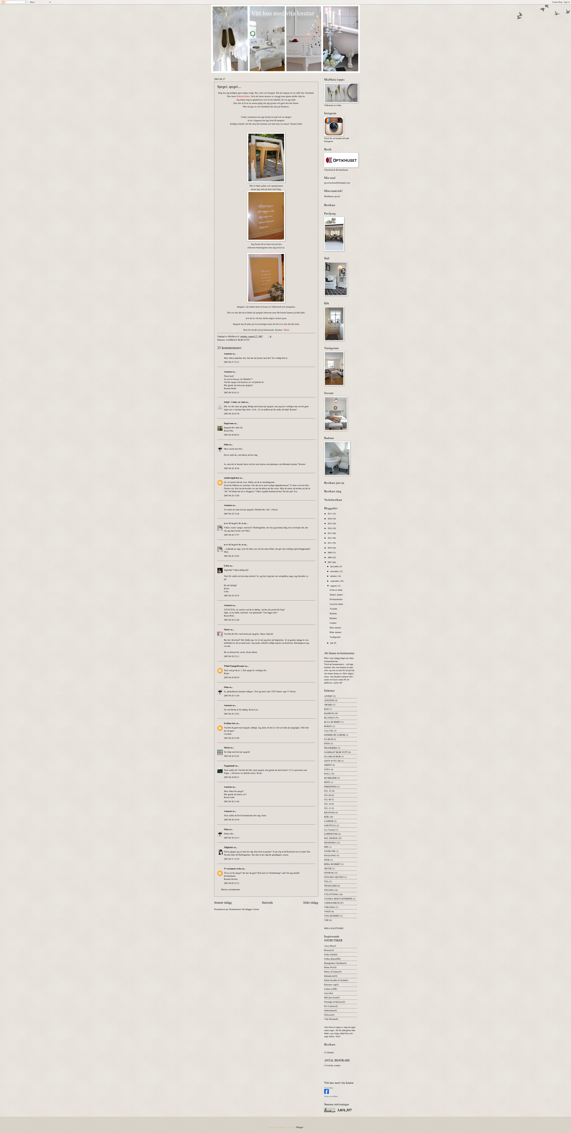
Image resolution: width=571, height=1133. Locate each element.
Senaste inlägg (223, 902)
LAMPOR (328, 820)
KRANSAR (329, 812)
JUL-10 (327, 803)
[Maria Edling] (326, 1092)
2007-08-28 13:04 (231, 495)
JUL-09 (327, 799)
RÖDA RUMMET (332, 864)
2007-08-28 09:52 (231, 434)
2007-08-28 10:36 (231, 468)
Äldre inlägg (310, 902)
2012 (330, 537)
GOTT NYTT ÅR (332, 760)
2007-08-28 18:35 (231, 595)
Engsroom (228, 423)
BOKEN (328, 726)
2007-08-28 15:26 (231, 513)
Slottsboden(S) (330, 1010)
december (334, 566)
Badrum (333, 613)
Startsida (267, 902)
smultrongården (231, 477)
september (335, 580)
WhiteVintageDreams (234, 666)
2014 (330, 528)
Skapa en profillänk (331, 1096)
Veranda (333, 608)
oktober (333, 575)
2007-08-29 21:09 (231, 737)
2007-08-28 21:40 (231, 619)
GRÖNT (328, 764)
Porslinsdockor (336, 599)
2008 (330, 557)
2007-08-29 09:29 (231, 677)
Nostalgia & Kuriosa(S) (334, 1001)
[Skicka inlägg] (270, 336)
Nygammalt (229, 765)
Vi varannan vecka (232, 868)
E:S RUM (328, 739)
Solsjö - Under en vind (234, 402)
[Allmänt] (329, 1052)
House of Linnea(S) (333, 971)
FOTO (327, 743)
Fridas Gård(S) (330, 954)
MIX (326, 846)
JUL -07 (327, 790)
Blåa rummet (335, 627)
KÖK (326, 816)
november (334, 571)
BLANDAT (329, 717)
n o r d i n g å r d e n (233, 523)
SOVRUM (328, 872)
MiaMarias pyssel (332, 196)
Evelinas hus (230, 723)
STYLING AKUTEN (333, 876)
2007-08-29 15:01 (231, 713)
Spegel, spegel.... (337, 594)
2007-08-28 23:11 (231, 656)
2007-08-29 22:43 (231, 755)
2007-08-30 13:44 (231, 801)
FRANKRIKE (330, 747)
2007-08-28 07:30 (231, 413)
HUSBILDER (330, 777)
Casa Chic (328, 730)
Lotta (226, 565)
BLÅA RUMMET (332, 721)
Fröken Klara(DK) (332, 958)
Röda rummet (335, 632)
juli (332, 642)
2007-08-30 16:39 (231, 819)
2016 (330, 518)
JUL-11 (327, 808)
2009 (330, 552)
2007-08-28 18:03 (231, 555)
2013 (330, 533)
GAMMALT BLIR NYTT (238, 339)
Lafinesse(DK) (330, 988)
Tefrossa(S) (329, 1014)
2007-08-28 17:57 (231, 534)
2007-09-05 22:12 (231, 883)
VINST (327, 911)
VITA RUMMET (331, 915)
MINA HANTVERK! (334, 928)
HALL (327, 773)
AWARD (328, 704)
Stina (226, 444)
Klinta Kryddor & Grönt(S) (336, 980)
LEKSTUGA (330, 825)
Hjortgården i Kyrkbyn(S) (335, 963)
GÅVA (327, 769)
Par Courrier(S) (331, 1006)
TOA (326, 881)
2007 (330, 562)
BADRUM (329, 713)
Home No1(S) (330, 967)
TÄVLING (329, 889)
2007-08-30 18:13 (231, 837)
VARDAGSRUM (331, 902)
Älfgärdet (228, 847)
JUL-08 (327, 795)
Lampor (333, 622)
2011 (330, 542)
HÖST (327, 782)
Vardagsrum (335, 636)
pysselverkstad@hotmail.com (337, 182)
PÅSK (327, 859)
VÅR (326, 919)
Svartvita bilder (336, 603)
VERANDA (329, 907)
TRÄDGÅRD (330, 885)
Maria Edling (328, 1088)
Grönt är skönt (336, 589)
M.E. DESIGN (330, 838)
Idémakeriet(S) (330, 975)
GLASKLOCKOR (332, 756)
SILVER (328, 868)
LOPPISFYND (331, 833)
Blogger (299, 1127)
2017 (330, 513)
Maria (227, 747)
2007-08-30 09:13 (231, 777)
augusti (333, 585)
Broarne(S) (329, 950)
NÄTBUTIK (329, 851)
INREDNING (330, 786)
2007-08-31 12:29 (231, 858)
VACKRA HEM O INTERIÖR (338, 898)
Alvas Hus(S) (330, 945)
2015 (330, 523)
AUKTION (329, 700)
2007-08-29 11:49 (231, 695)
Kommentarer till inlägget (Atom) (244, 909)
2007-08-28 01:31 (231, 392)
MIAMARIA (330, 842)
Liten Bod (328, 993)
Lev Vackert (329, 829)
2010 (330, 547)
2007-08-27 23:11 (231, 361)
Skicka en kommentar (230, 889)
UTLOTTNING (331, 894)
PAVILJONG (330, 855)
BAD (326, 708)
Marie (227, 629)
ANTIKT (328, 695)
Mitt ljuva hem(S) (332, 997)
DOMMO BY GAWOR (334, 734)
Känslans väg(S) (331, 984)
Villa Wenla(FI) (331, 1018)
